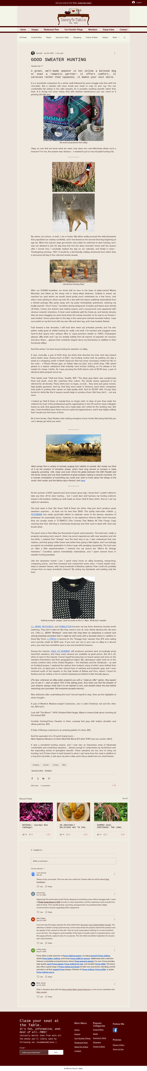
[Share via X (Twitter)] (38, 778)
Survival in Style (62, 37)
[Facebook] (115, 1030)
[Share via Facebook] (32, 778)
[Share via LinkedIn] (43, 778)
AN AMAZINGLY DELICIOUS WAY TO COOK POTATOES (73, 826)
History (105, 37)
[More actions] (114, 53)
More (115, 37)
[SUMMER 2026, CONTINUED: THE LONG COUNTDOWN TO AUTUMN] (110, 812)
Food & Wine (36, 37)
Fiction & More (92, 37)
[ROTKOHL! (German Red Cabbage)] (36, 812)
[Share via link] (49, 778)
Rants (48, 37)
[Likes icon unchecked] (38, 886)
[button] (51, 29)
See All (124, 798)
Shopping (77, 37)
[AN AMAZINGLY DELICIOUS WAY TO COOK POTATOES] (73, 812)
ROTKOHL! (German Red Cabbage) (35, 826)
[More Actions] (114, 874)
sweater (46, 765)
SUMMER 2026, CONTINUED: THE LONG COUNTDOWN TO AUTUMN (109, 826)
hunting (55, 765)
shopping (36, 765)
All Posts (23, 37)
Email (22, 1048)
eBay (64, 765)
